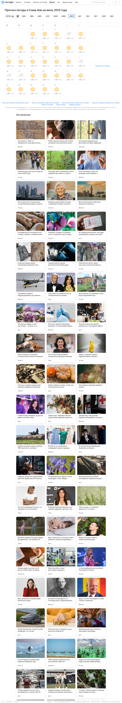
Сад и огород (60, 105)
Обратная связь (95, 701)
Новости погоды (47, 105)
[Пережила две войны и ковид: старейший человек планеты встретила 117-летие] (61, 195)
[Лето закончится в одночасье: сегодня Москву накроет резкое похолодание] (30, 195)
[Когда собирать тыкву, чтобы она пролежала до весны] (61, 378)
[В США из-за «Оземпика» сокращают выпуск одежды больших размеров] (61, 439)
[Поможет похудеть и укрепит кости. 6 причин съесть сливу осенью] (61, 226)
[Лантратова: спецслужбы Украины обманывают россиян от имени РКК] (91, 409)
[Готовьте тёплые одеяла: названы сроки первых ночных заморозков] (91, 683)
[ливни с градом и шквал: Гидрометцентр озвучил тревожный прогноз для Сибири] (91, 348)
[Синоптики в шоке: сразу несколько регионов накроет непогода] (91, 256)
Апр (47, 16)
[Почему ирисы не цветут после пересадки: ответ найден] (61, 470)
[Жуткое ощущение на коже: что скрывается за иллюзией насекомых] (30, 500)
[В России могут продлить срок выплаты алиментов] (61, 622)
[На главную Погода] (8, 2)
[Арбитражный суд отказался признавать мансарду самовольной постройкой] (91, 622)
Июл (72, 16)
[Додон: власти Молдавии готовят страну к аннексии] (91, 592)
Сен (87, 16)
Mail (3, 701)
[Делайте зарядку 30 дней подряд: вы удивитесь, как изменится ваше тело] (30, 531)
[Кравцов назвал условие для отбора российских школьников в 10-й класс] (61, 683)
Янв (23, 16)
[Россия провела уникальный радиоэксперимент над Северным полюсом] (30, 653)
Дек (111, 16)
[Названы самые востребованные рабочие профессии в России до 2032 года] (30, 470)
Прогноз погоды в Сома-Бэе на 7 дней (75, 103)
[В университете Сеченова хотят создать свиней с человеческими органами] (30, 226)
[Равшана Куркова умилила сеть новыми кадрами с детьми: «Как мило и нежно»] (61, 500)
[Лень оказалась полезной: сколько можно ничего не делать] (30, 348)
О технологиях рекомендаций (81, 701)
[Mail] (3, 2)
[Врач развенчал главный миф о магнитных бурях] (30, 592)
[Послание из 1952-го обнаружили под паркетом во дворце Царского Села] (30, 134)
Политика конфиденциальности (62, 701)
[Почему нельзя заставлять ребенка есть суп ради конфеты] (91, 317)
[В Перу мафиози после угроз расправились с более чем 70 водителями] (30, 683)
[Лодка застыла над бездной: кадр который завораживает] (91, 653)
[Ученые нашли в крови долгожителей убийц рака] (61, 256)
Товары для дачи (74, 105)
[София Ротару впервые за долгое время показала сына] (30, 409)
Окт (95, 16)
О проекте (49, 701)
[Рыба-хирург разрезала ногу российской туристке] (61, 653)
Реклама (16, 701)
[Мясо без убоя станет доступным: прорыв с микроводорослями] (61, 561)
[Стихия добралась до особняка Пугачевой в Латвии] (91, 561)
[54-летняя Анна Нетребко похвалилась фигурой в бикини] (61, 348)
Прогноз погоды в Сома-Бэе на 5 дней (45, 103)
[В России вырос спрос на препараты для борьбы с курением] (91, 165)
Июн (64, 16)
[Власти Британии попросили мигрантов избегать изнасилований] (91, 195)
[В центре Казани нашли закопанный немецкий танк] (30, 256)
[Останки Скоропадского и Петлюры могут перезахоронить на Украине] (61, 592)
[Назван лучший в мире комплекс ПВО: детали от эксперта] (30, 439)
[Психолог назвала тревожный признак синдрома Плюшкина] (30, 378)
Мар (39, 16)
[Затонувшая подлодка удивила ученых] (91, 378)
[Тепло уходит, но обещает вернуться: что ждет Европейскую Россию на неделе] (91, 500)
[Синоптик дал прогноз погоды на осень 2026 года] (30, 165)
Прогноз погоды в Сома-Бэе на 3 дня (15, 103)
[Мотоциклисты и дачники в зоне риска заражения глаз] (91, 287)
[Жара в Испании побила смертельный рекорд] (91, 531)
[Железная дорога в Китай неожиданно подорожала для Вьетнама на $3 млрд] (91, 470)
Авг (79, 16)
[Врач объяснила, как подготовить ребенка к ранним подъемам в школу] (61, 531)
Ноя (104, 16)
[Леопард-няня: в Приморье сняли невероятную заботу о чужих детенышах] (61, 165)
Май (56, 16)
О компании (9, 701)
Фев (31, 16)
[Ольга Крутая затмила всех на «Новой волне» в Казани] (61, 287)
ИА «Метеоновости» (114, 701)
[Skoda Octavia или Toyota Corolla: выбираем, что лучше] (30, 622)
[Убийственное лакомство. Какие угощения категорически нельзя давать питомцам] (61, 134)
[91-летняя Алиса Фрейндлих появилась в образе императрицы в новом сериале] (91, 439)
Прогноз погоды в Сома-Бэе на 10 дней (106, 103)
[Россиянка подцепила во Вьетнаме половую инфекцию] (91, 134)
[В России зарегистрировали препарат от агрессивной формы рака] (61, 317)
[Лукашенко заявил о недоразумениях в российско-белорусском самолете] (30, 287)
